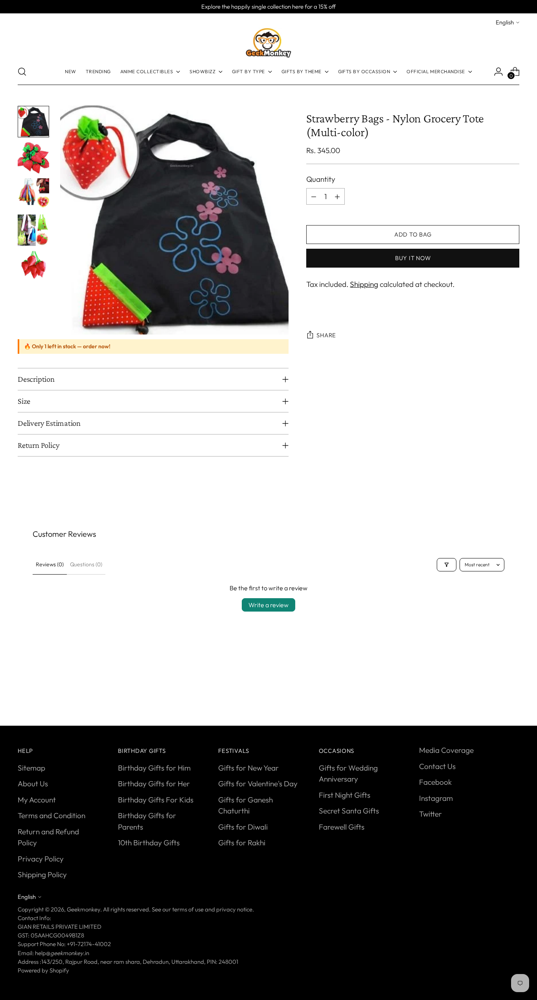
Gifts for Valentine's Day (258, 783)
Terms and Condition (51, 815)
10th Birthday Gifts (149, 842)
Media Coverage (446, 750)
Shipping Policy (42, 874)
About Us (33, 783)
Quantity (320, 179)
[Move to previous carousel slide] (494, 691)
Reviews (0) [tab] (50, 564)
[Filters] (446, 564)
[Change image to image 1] (33, 121)
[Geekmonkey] (268, 43)
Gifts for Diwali (243, 827)
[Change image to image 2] (33, 158)
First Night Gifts (344, 795)
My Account (37, 799)
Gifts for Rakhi (241, 842)
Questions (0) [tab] (86, 564)
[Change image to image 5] (33, 266)
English (505, 22)
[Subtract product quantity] (314, 196)
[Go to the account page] (498, 71)
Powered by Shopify (43, 970)
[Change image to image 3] (33, 194)
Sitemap (31, 768)
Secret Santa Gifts (349, 810)
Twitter (430, 814)
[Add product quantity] (337, 196)
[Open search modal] (22, 71)
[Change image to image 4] (33, 230)
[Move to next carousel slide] (512, 691)
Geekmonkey (83, 909)
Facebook (435, 782)
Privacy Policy (41, 858)
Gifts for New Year (248, 768)
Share (326, 335)
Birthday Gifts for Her (154, 783)
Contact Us (437, 766)
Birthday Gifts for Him (154, 768)
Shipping (364, 284)
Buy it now (412, 258)
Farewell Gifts (341, 827)
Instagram (436, 798)
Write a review (268, 605)
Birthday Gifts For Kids (155, 799)
